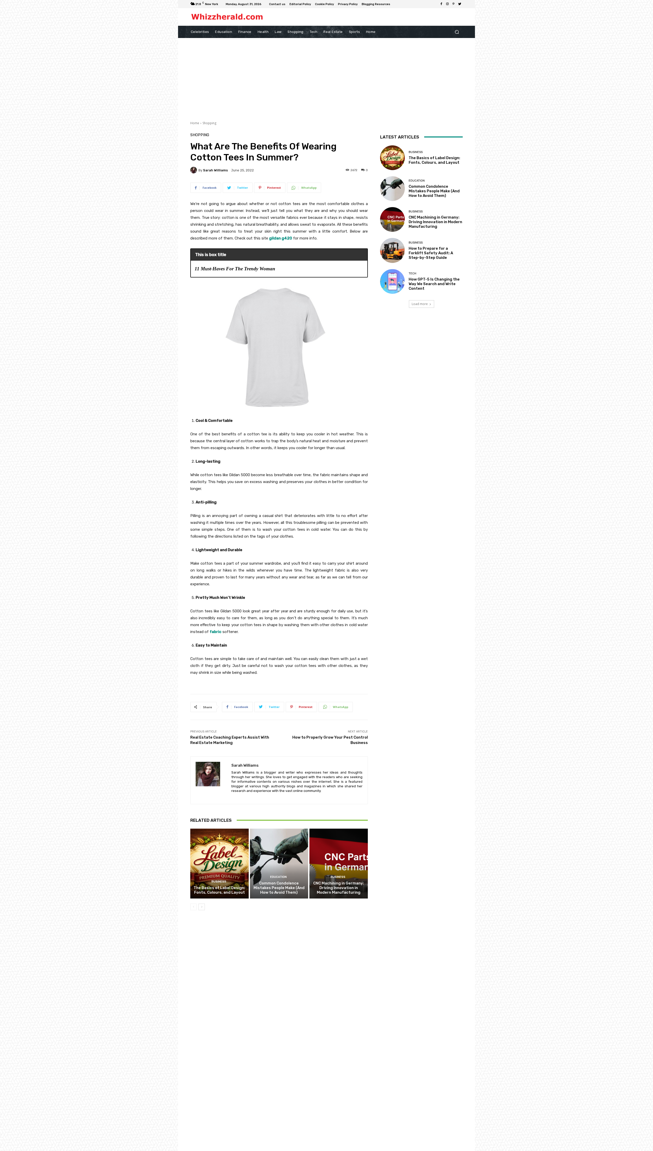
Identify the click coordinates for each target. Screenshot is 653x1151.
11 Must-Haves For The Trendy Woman (235, 268)
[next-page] (201, 907)
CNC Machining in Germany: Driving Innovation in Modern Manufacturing (338, 888)
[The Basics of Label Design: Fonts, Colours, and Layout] (219, 864)
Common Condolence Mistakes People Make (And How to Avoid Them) (279, 888)
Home (194, 123)
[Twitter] (460, 4)
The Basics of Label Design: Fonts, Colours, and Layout (219, 890)
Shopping (209, 123)
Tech (412, 273)
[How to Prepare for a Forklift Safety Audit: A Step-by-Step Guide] (392, 250)
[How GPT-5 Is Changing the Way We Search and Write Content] (392, 281)
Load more (420, 304)
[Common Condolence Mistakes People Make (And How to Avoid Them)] (279, 864)
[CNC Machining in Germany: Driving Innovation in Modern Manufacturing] (338, 864)
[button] (457, 32)
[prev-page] (193, 907)
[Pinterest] (453, 4)
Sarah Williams (215, 170)
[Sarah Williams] (194, 170)
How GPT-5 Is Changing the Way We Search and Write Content (434, 284)
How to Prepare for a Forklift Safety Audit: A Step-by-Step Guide (431, 253)
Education (278, 877)
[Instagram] (447, 4)
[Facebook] (441, 4)
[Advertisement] (326, 76)
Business (218, 881)
